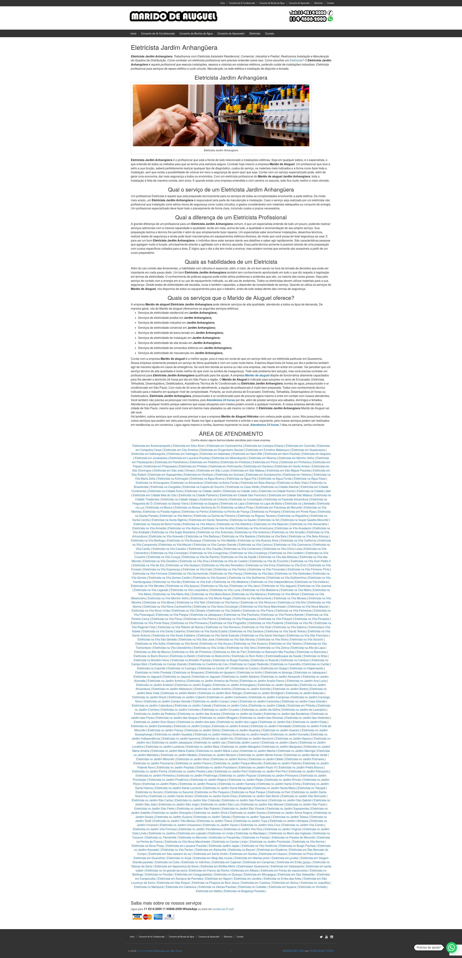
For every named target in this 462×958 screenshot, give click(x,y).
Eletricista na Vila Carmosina (292, 544)
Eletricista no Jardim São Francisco (244, 800)
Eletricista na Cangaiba (166, 487)
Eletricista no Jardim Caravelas (260, 701)
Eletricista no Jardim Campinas (269, 697)
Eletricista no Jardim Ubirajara (289, 821)
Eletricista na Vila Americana (254, 528)
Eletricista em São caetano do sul (170, 854)
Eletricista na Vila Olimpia (188, 610)
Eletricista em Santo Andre (211, 854)
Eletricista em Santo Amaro (292, 466)
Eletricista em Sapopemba (165, 474)
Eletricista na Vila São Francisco (307, 635)
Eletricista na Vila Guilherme (247, 577)
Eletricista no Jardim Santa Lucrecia (178, 788)
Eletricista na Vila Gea (258, 573)
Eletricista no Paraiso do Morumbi (293, 837)
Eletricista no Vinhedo (312, 887)
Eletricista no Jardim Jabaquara (172, 742)
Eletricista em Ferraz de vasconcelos (284, 870)
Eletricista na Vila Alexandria (308, 524)
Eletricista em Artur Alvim (189, 446)
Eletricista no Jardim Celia (230, 705)
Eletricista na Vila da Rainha (200, 557)
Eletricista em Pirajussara (160, 466)
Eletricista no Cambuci (295, 660)
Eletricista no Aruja (179, 858)
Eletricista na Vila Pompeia (312, 619)
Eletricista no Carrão (316, 664)
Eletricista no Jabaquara (310, 672)
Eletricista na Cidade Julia (240, 491)
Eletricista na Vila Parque (172, 614)
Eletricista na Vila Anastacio (293, 528)
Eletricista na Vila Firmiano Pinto (309, 569)
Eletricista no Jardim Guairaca (241, 730)
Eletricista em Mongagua (260, 874)
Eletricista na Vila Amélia (218, 528)
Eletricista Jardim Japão (224, 846)
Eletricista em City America (181, 450)
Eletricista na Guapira (204, 503)
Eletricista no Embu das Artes (282, 878)
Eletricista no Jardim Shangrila (171, 813)
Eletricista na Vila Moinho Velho (168, 598)
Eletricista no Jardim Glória (202, 730)
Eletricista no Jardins (162, 833)
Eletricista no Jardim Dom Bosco (154, 722)
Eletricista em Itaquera (316, 454)
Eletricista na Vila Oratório (224, 610)
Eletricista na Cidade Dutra (166, 491)
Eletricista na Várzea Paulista (217, 887)
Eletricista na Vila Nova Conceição (216, 606)
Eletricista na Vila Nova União (151, 610)
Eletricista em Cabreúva (181, 887)
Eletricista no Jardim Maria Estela (172, 751)
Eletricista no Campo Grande (168, 664)
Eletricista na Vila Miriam (284, 594)
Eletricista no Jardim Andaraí (154, 685)
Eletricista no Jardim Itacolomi (254, 738)
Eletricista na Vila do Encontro (269, 561)
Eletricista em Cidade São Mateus (290, 495)
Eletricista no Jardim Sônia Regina (290, 813)
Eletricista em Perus (265, 462)
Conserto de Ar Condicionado (242, 2)
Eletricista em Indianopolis (148, 454)
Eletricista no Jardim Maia (202, 746)
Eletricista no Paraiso (256, 837)
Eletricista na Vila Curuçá (164, 557)
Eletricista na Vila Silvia (273, 639)
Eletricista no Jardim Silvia (211, 813)
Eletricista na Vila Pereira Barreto (282, 614)
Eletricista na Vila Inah (197, 582)
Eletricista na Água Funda (275, 478)
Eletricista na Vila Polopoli (275, 619)
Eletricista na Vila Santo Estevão (218, 635)
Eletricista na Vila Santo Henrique (263, 635)
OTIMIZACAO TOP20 (322, 951)
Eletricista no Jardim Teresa (290, 817)
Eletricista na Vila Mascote (271, 524)
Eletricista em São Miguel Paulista (289, 470)
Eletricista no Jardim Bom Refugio (220, 693)
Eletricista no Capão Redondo (249, 664)
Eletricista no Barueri (241, 850)
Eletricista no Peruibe (159, 874)
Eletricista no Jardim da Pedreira (155, 714)
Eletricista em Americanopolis (151, 446)
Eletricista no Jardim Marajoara (282, 746)
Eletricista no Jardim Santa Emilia (279, 784)
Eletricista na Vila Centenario (242, 549)
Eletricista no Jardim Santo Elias (216, 796)
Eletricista (318, 2)
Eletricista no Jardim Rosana (198, 784)
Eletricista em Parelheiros (171, 462)
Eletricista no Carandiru (286, 664)
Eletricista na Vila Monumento (252, 598)
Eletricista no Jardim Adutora (240, 676)
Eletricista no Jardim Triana (214, 821)
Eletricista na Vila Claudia (205, 549)
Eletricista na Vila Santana (246, 631)
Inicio (222, 2)
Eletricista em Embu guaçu (294, 862)
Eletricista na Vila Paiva (258, 610)
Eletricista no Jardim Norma (229, 759)
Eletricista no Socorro (149, 792)
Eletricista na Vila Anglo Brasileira (173, 532)
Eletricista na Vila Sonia (182, 643)
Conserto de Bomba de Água (272, 2)
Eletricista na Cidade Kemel (277, 491)
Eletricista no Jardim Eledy (310, 722)
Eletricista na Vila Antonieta (215, 532)
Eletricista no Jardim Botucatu (305, 693)
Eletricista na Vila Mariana (249, 594)
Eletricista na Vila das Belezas (278, 557)
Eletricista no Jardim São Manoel (262, 804)
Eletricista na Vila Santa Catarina (163, 631)
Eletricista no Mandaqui (251, 833)
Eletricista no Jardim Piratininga (197, 775)
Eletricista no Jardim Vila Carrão (303, 825)
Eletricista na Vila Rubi (256, 627)
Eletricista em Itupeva (282, 887)
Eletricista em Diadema (272, 850)
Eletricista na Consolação (246, 499)
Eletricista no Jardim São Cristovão (197, 800)
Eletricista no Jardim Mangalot (240, 746)
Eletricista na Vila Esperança (161, 569)
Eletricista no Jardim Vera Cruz (260, 825)
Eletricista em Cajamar (226, 862)
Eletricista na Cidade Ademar (280, 487)
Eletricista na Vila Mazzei (175, 544)
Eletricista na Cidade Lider (314, 491)
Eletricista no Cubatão (252, 887)
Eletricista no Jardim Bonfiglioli (264, 693)
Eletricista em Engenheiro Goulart (222, 450)
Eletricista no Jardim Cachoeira (227, 697)
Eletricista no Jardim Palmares (304, 759)
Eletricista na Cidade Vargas (179, 499)
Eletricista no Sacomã (179, 792)
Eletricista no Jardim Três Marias (174, 821)
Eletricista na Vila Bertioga (148, 540)
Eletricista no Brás (315, 656)
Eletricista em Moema (262, 458)
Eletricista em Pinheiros (295, 462)
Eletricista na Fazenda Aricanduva (286, 499)
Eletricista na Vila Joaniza (314, 586)
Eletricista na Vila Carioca (255, 544)
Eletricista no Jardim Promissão (270, 841)
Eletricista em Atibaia (244, 870)
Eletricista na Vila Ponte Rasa (150, 623)
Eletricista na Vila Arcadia (289, 532)
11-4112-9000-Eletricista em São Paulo (159, 951)
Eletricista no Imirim (249, 672)
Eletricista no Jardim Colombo (180, 709)
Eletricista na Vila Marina (176, 516)
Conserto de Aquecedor (299, 2)
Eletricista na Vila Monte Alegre (211, 598)
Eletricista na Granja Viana (171, 503)
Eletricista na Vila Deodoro (160, 561)
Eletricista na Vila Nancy (223, 602)
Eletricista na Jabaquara (206, 614)
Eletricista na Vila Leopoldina (189, 590)
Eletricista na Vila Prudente (266, 623)
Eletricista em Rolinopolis (225, 466)
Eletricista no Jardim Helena (213, 734)
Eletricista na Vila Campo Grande (215, 544)
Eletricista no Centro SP (214, 668)
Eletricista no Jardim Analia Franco (262, 681)
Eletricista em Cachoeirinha (224, 446)
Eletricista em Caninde (300, 446)
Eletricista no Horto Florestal (153, 672)
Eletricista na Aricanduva (187, 483)
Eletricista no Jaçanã (176, 676)
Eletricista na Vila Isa (214, 586)
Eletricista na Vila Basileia (238, 536)
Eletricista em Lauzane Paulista (189, 458)
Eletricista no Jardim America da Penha (212, 681)
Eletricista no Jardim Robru (160, 784)
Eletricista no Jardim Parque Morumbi (238, 763)
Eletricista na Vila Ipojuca (182, 586)
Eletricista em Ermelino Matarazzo (268, 450)
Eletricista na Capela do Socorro (204, 487)
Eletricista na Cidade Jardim (203, 491)
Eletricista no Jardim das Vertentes (307, 718)
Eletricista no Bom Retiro (248, 656)
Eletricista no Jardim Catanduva (152, 705)
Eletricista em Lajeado (192, 833)
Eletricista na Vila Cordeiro (286, 553)
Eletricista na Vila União (209, 648)
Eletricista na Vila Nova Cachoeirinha (167, 606)
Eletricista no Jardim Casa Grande (304, 701)
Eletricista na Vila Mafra (296, 590)
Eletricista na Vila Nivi (292, 602)
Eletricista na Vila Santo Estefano (173, 635)
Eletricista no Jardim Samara (237, 784)
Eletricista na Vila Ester (197, 569)
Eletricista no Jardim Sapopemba (288, 808)
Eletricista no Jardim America (166, 681)
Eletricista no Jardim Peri (231, 771)
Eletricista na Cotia (167, 862)
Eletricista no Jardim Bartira (290, 689)
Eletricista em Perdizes (235, 462)
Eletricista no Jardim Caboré (187, 697)
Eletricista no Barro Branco (151, 656)
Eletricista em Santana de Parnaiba (180, 878)
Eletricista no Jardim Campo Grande (167, 701)
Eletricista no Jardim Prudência (168, 779)
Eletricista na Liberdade (300, 503)
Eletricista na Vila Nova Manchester (263, 606)
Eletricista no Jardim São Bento (259, 796)
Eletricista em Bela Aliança (258, 483)
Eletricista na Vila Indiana (311, 582)
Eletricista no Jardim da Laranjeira (304, 709)
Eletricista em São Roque (173, 883)
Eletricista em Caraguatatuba (193, 874)
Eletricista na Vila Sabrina (290, 627)
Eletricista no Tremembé (160, 837)
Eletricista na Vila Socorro (306, 639)
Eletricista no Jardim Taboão (212, 817)
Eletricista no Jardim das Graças (176, 718)
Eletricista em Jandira (247, 878)
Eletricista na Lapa (232, 503)
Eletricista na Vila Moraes (290, 598)
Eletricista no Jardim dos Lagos (237, 722)
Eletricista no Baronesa (311, 652)
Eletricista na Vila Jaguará (279, 586)
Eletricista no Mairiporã (149, 887)
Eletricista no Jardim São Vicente (243, 808)
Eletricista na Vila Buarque (184, 540)
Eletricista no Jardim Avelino (213, 689)
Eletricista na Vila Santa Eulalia (207, 631)
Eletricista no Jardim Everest (230, 726)
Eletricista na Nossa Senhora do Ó (197, 507)
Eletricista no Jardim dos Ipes (196, 722)
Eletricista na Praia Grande (306, 854)
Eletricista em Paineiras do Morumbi (279, 507)
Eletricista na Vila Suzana (250, 643)
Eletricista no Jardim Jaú (210, 742)
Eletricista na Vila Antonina (252, 532)
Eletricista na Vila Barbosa (203, 536)
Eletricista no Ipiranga (278, 672)
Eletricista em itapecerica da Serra (176, 866)
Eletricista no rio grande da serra (166, 870)
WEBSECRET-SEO (293, 951)
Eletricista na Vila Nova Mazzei (308, 606)
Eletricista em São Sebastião (296, 874)
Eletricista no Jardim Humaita (290, 734)
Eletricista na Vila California (298, 540)
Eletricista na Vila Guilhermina (286, 577)
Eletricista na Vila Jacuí (245, 586)
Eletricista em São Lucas (213, 470)
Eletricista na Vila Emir (291, 565)
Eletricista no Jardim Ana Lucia (306, 681)
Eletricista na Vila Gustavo (183, 565)
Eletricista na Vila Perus (166, 619)
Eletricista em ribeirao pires (252, 858)
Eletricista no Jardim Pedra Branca (301, 767)
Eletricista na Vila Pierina (200, 619)
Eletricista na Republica (293, 516)
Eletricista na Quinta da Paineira (214, 516)
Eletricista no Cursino (245, 668)
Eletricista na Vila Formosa (150, 573)
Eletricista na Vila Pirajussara (237, 619)
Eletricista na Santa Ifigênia (170, 520)
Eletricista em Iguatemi (220, 672)
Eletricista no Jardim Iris (217, 738)
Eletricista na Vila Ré (299, 623)
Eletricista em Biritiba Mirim (218, 866)
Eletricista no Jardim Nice (192, 759)
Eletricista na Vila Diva (194, 561)
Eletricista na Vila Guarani (209, 577)
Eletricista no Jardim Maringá (296, 751)
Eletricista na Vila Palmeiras (294, 610)
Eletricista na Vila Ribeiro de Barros (181, 627)
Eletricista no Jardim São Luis (220, 804)
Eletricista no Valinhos (195, 862)
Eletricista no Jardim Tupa (250, 821)
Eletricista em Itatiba (209, 891)
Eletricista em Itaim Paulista (283, 454)
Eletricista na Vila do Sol (148, 565)
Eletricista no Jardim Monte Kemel (260, 755)
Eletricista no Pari (278, 792)
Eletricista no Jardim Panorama (153, 763)
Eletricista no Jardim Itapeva (294, 738)
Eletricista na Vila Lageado (151, 590)
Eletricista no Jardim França (165, 730)
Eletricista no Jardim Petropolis (309, 771)
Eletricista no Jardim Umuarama (180, 825)
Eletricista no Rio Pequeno (212, 792)
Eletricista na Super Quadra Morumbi (304, 520)
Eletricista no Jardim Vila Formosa (155, 829)
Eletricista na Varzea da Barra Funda (157, 524)
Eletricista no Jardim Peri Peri (268, 771)
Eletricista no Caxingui (181, 668)
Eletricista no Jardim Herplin (251, 734)
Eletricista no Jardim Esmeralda (151, 726)
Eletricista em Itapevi (218, 878)
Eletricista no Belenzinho (214, 656)
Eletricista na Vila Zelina (273, 648)
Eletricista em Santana (258, 466)
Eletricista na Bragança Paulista (244, 891)
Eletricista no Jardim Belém (178, 693)
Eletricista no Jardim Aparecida (278, 685)
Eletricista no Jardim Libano (279, 742)
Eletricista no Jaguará (147, 676)
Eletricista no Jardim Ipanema (181, 738)
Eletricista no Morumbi (192, 837)
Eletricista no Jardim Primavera (278, 775)
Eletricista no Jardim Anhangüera (234, 685)
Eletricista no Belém (183, 656)
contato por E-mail (223, 909)
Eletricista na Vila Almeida (149, 528)
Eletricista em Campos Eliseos (264, 446)
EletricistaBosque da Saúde (284, 656)
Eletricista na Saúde (243, 520)
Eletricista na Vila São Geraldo (157, 639)
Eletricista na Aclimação (172, 478)
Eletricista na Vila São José (196, 639)
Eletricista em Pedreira (204, 462)
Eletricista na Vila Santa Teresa (286, 631)
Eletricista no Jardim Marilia (258, 751)
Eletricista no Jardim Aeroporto (280, 676)
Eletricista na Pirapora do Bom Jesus (215, 883)
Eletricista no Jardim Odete (266, 759)
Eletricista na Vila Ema (260, 565)
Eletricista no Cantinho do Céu (208, 664)
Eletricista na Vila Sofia (150, 643)
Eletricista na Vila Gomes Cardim (170, 577)
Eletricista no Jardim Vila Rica (243, 829)
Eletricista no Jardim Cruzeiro (220, 709)
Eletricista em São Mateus (248, 470)
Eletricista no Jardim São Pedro (154, 808)
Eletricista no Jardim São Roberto (198, 808)
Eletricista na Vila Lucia (225, 590)
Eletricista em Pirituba (193, 466)
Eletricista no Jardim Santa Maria (274, 788)
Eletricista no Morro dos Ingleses (290, 833)
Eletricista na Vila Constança (248, 553)
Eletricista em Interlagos (182, 454)
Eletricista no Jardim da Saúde (242, 714)
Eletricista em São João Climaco (174, 470)
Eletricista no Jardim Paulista (175, 767)
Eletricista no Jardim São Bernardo (303, 796)
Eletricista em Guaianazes (308, 450)
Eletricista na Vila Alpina (184, 528)
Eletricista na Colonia (213, 499)
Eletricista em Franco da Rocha (209, 870)
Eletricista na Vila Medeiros (231, 582)
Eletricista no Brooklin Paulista (191, 660)
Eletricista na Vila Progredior (228, 623)
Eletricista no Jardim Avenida (252, 689)
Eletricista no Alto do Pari (229, 652)
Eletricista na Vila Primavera (189, 623)
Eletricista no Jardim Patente (282, 763)
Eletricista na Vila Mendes (147, 586)
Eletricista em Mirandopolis (229, 458)
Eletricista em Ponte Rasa (299, 511)
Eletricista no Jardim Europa (192, 726)
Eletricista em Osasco (273, 854)
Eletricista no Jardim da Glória (261, 709)
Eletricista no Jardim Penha (149, 771)
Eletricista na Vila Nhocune (258, 602)
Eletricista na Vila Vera (241, 648)
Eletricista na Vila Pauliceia (241, 614)
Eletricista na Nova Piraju (148, 846)
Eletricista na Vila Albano (199, 524)
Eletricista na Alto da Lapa (308, 648)
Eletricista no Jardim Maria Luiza (217, 751)
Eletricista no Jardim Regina (209, 779)
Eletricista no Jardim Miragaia (218, 718)
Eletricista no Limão (221, 833)
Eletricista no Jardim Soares (248, 813)
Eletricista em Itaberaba (215, 454)
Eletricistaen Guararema (253, 866)
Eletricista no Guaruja (228, 874)
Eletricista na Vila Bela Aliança (308, 536)
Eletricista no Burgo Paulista (231, 660)
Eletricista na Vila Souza (216, 643)
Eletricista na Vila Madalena (260, 590)
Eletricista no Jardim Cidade (267, 705)
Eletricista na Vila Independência (272, 582)
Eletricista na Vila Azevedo (166, 536)
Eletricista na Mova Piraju (237, 507)
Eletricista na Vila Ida (166, 582)
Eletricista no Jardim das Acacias (199, 714)
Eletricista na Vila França (226, 573)
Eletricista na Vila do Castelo (229, 561)
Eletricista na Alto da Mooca (152, 652)
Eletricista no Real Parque (248, 792)
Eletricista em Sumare (229, 474)
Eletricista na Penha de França (230, 511)
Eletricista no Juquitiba (315, 883)
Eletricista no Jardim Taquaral (252, 817)
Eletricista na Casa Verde (242, 487)
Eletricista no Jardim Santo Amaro (171, 796)
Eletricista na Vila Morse (159, 602)
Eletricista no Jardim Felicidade (271, 726)
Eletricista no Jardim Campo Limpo (215, 701)
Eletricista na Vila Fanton (230, 569)
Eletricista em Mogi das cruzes (212, 858)
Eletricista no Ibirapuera (189, 672)
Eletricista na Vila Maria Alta (171, 594)
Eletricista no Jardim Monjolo (217, 755)
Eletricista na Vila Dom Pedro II (311, 561)
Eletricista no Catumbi (151, 668)
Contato (330, 2)
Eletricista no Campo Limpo (230, 841)
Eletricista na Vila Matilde (219, 540)
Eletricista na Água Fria (241, 478)
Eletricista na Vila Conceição (169, 553)
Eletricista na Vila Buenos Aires (258, 540)
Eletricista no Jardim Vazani (221, 825)
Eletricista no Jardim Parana (194, 763)
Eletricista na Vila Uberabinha (172, 648)
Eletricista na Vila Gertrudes (293, 573)
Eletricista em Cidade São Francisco (243, 495)
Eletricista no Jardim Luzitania (165, 746)
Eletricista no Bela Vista (292, 483)
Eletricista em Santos (243, 854)
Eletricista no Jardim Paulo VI (258, 767)
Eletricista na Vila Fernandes (267, 569)
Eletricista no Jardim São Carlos (152, 800)
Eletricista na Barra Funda (222, 483)
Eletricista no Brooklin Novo (151, 660)
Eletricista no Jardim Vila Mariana (200, 829)
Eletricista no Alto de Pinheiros (191, 652)
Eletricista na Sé (268, 520)
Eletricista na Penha (195, 511)
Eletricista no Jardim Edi (275, 722)
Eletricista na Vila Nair (191, 602)
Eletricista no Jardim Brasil (149, 697)
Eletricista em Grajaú (274, 668)
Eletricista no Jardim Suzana (173, 817)
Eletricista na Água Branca (207, 478)
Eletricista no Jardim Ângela (193, 685)
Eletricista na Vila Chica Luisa (283, 549)
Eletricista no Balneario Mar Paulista (271, 652)
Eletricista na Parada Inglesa (162, 511)
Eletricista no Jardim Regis (246, 779)
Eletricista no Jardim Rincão (283, 779)
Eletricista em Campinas (258, 862)
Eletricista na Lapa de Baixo (265, 503)
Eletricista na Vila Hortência (259, 846)
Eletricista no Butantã (264, 660)
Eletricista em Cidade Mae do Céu (155, 495)
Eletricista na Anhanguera (152, 483)
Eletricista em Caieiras (255, 883)
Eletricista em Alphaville (210, 850)
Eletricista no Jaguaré (206, 676)
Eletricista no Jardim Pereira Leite (191, 771)
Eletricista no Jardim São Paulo (306, 804)
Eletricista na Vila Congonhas (209, 553)
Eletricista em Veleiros (297, 474)
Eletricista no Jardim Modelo (179, 755)
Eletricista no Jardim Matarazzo (172, 689)
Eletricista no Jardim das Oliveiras (261, 718)
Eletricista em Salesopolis (287, 866)
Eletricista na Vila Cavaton (169, 549)
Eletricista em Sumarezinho (263, 474)
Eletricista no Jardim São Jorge (179, 804)
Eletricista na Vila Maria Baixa (210, 594)
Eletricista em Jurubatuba (151, 458)
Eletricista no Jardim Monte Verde (305, 755)
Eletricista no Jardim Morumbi (155, 759)
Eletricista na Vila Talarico (285, 643)
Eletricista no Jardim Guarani (281, 730)
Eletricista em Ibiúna (285, 883)
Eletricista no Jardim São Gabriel (290, 800)
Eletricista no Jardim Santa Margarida (227, 788)
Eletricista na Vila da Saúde (238, 557)
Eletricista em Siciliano (198, 474)
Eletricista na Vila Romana (223, 627)
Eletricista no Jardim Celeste (193, 705)
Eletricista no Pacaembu (224, 837)
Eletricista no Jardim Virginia (283, 829)
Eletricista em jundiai (285, 858)
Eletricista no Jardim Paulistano (216, 767)
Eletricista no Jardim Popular (237, 775)
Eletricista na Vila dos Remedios (223, 565)
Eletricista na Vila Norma (308, 841)
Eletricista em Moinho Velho (296, 458)
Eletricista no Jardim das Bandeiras (286, 714)
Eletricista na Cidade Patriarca (198, 495)
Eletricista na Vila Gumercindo (188, 573)
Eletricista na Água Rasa (310, 478)
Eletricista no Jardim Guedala (173, 734)
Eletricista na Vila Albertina (234, 524)
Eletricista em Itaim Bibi (247, 454)
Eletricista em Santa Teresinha (208, 520)
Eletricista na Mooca (159, 507)
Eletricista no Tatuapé (311, 788)
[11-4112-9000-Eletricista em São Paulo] (173, 16)
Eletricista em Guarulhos (149, 858)
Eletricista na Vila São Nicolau (235, 639)
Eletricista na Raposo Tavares (256, 516)
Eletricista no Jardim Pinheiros (155, 775)
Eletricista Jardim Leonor (244, 742)
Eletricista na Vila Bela (272, 536)
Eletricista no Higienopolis (306, 668)
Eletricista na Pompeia (266, 511)
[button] (451, 947)
